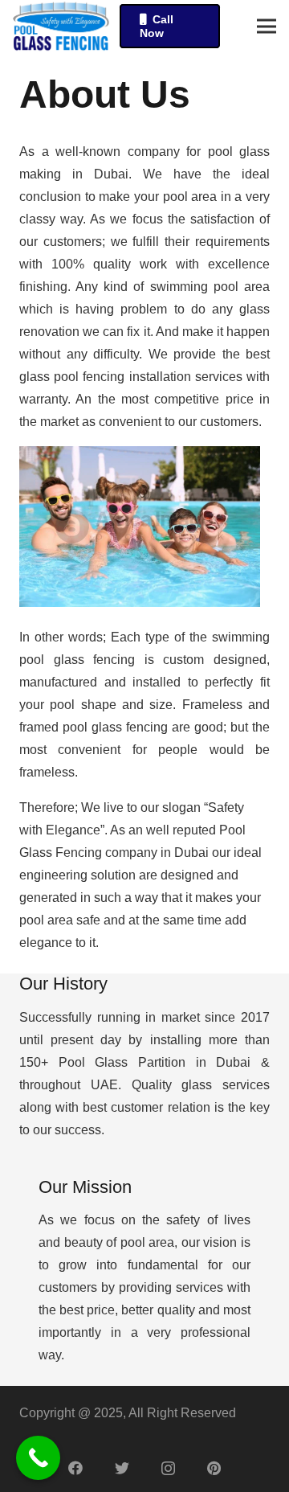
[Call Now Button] (38, 1458)
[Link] (61, 26)
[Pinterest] (214, 1468)
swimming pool (194, 286)
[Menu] (266, 26)
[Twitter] (122, 1468)
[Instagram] (168, 1469)
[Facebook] (75, 1468)
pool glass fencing (77, 659)
